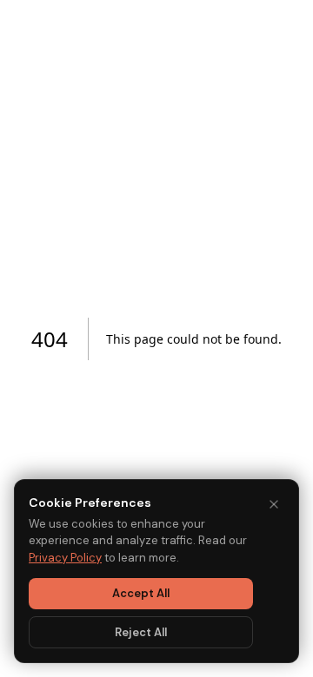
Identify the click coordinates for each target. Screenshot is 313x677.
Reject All (141, 632)
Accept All (141, 593)
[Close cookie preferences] (273, 504)
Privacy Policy (65, 557)
